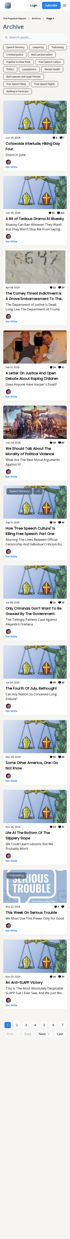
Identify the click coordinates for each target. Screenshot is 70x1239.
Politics (10, 69)
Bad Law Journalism (41, 54)
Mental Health (52, 69)
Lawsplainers (29, 69)
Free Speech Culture (50, 62)
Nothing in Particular (17, 91)
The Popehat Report (14, 18)
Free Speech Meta (16, 84)
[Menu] (64, 5)
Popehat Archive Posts (18, 62)
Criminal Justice (14, 54)
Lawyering (38, 47)
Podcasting (58, 47)
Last (60, 1034)
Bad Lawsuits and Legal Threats (23, 76)
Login (33, 5)
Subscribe (51, 5)
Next (42, 1034)
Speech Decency (15, 47)
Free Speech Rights (44, 84)
